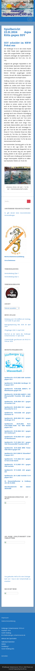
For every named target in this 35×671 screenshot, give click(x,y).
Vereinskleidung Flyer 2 (11, 277)
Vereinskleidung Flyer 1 (11, 273)
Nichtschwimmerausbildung (14, 257)
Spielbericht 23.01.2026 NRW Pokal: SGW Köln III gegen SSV (17, 448)
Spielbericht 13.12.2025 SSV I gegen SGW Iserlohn (17, 465)
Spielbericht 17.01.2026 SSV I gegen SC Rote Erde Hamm (17, 460)
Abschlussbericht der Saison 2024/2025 (17, 487)
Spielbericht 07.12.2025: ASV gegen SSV (17, 471)
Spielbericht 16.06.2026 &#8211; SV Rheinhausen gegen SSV (17, 389)
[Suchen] (29, 201)
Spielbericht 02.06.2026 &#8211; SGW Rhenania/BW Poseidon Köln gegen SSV (17, 396)
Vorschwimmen (9, 260)
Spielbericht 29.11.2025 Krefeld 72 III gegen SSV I (17, 476)
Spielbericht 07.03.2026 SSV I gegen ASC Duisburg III (17, 432)
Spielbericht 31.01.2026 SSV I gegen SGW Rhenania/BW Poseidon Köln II (17, 443)
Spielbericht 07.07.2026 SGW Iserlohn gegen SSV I (17, 378)
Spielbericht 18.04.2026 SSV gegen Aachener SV (17, 413)
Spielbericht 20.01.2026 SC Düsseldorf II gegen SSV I (17, 454)
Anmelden (4, 656)
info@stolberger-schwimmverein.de (14, 635)
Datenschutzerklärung (8, 621)
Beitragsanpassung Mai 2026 (14, 325)
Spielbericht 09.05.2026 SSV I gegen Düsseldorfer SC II (17, 408)
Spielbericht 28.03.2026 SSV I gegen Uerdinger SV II (17, 419)
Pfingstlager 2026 (9, 330)
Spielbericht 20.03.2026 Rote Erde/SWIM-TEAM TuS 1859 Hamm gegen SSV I (17, 425)
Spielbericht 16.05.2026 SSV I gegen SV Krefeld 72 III (17, 402)
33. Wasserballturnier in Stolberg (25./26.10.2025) (17, 482)
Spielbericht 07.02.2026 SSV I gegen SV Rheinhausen (17, 437)
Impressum (5, 618)
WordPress (23, 669)
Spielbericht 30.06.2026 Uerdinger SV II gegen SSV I (17, 384)
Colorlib (11, 669)
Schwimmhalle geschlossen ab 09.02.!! (16, 339)
